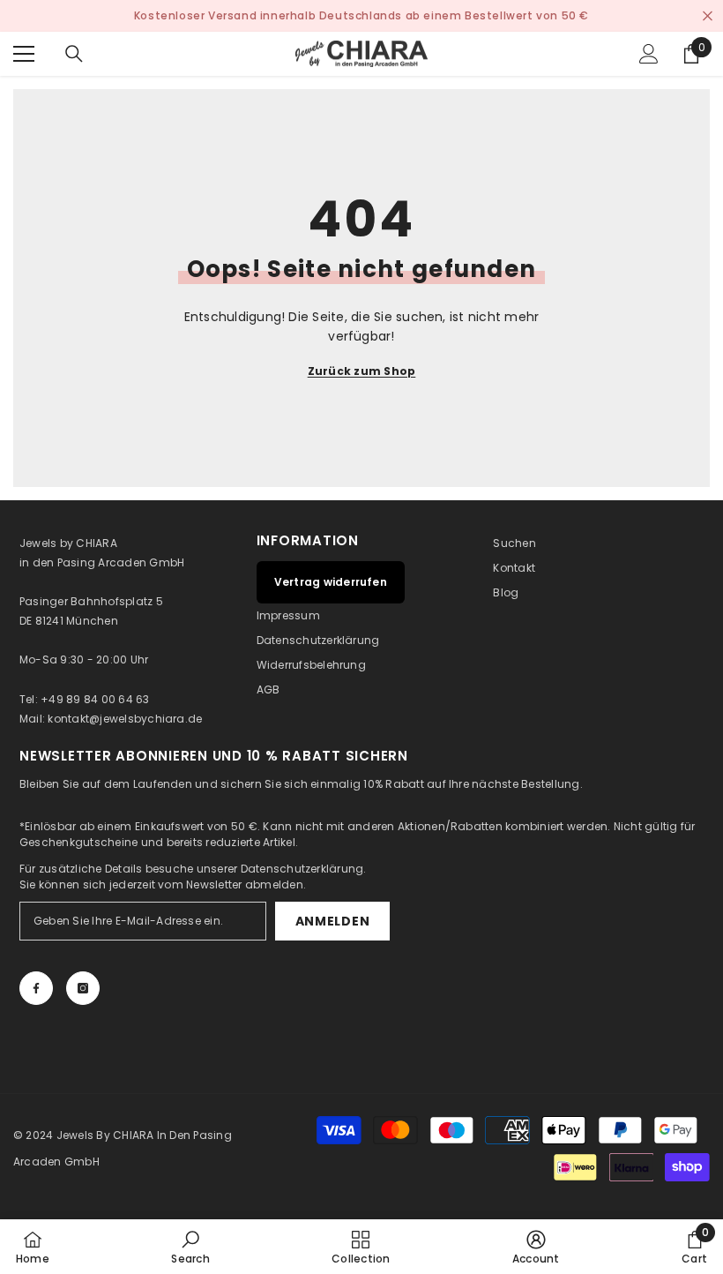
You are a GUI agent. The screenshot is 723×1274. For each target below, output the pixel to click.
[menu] (23, 53)
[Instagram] (83, 988)
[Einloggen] (649, 54)
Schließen (707, 16)
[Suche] (74, 53)
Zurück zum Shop (362, 370)
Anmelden (332, 921)
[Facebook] (36, 988)
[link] (190, 1246)
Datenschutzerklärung (302, 868)
